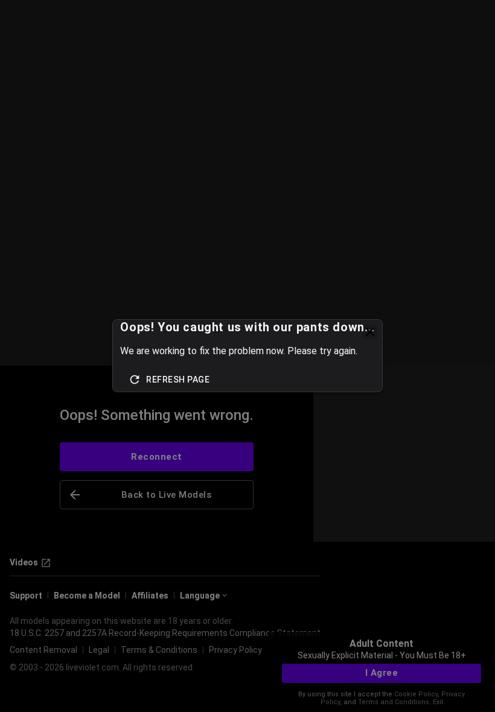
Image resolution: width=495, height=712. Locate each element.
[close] (370, 332)
